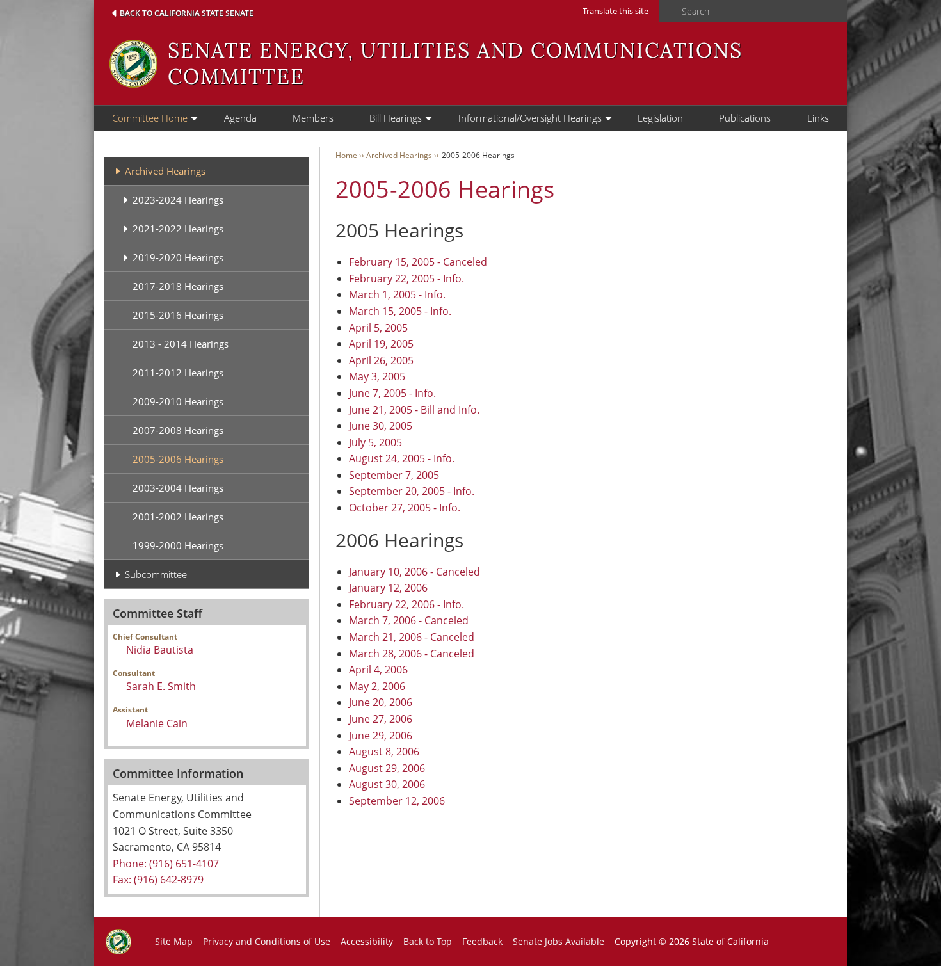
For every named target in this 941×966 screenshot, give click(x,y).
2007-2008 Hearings (178, 430)
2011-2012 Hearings (178, 372)
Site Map (174, 941)
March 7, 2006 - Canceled (409, 620)
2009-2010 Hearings (178, 401)
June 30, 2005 (380, 426)
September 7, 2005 (394, 475)
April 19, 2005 (381, 344)
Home (346, 155)
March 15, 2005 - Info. (400, 311)
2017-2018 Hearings (178, 286)
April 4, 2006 (378, 670)
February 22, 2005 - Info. (406, 278)
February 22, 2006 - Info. (406, 604)
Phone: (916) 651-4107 (166, 864)
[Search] (666, 11)
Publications (745, 117)
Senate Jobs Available (558, 941)
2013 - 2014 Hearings (181, 343)
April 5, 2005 (378, 328)
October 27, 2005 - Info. (404, 508)
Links (818, 117)
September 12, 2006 (397, 801)
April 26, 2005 (381, 360)
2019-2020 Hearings (178, 257)
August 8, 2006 (384, 752)
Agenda (240, 117)
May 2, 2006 (377, 686)
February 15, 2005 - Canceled (418, 262)
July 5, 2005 (375, 442)
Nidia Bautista (159, 650)
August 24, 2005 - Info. (401, 458)
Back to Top (427, 941)
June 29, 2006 (380, 736)
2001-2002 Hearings (178, 516)
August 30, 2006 (387, 784)
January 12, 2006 (388, 588)
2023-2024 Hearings (178, 199)
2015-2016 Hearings (178, 315)
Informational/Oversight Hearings (530, 117)
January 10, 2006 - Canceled (414, 572)
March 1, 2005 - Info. (397, 294)
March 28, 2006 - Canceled (411, 654)
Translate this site (615, 11)
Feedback (482, 941)
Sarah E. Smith (161, 686)
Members (313, 117)
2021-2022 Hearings (178, 228)
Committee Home (150, 117)
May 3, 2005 (377, 376)
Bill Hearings (395, 117)
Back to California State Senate (186, 13)
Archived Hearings (165, 171)
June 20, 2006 (380, 702)
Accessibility (367, 941)
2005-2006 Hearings (178, 459)
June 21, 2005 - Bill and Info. (414, 410)
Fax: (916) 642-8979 (158, 880)
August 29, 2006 (387, 768)
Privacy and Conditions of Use (266, 941)
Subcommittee (156, 574)
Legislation (660, 117)
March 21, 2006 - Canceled (411, 637)
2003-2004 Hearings (178, 487)
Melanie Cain (157, 723)
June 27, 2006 (380, 719)
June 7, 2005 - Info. (392, 393)
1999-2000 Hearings (178, 545)
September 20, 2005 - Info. (411, 491)
